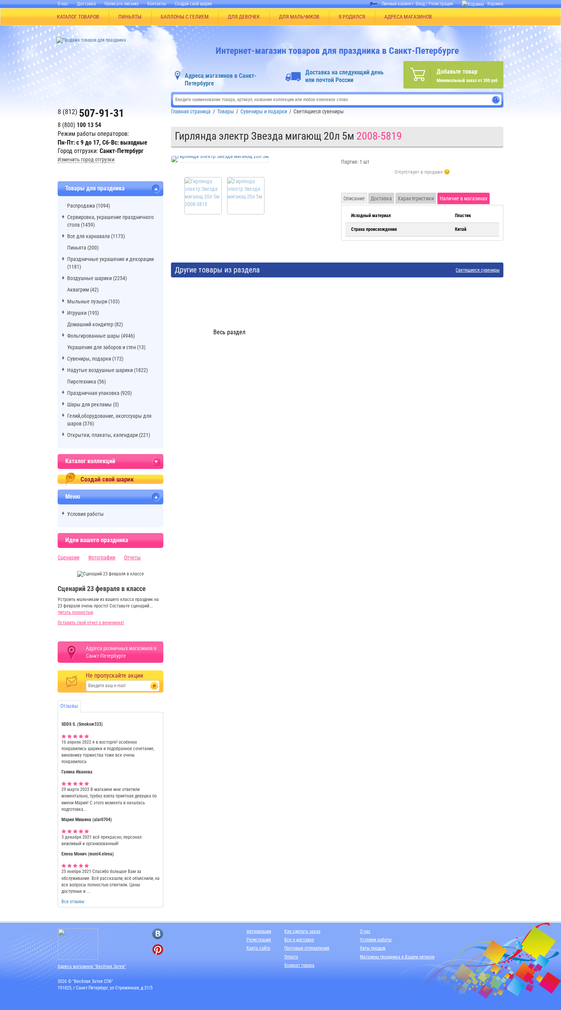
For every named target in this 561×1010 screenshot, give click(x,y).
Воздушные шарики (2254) (97, 278)
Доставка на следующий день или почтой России (344, 76)
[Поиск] (496, 100)
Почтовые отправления (306, 948)
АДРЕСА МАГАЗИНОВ (408, 17)
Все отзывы (72, 901)
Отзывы (69, 706)
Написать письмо (122, 3)
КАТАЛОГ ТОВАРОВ (78, 17)
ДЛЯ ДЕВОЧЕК (244, 17)
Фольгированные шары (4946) (101, 336)
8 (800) (79, 125)
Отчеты (132, 557)
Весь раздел (229, 332)
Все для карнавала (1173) (96, 236)
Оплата (291, 957)
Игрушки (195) (83, 313)
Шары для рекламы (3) (93, 404)
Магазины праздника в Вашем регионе (397, 957)
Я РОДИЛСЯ (352, 17)
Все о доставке (299, 939)
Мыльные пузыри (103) (93, 301)
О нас (63, 3)
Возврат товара (299, 965)
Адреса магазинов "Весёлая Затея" (92, 966)
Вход (420, 3)
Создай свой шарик (193, 3)
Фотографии (101, 557)
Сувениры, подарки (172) (95, 359)
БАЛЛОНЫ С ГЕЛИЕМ (185, 17)
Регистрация (441, 3)
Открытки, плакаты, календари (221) (108, 435)
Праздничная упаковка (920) (99, 393)
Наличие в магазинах (463, 198)
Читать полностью (75, 612)
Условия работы (85, 514)
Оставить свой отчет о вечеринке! (91, 622)
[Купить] (422, 176)
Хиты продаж (372, 948)
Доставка (86, 3)
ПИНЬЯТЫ (130, 17)
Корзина (495, 3)
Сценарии (68, 557)
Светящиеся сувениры (478, 270)
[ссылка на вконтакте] (157, 933)
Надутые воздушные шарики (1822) (107, 370)
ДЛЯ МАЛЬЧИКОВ (299, 17)
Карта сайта (258, 948)
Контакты (156, 3)
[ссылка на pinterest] (157, 949)
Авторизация (259, 931)
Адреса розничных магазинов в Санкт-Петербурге (121, 652)
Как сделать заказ (302, 931)
